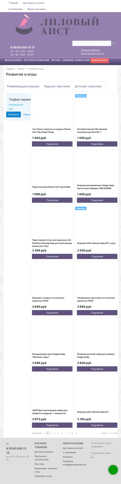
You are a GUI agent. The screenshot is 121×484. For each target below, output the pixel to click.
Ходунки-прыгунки (57, 86)
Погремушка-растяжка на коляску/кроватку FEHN (96, 299)
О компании (15, 9)
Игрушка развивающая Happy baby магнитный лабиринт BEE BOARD (95, 187)
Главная (13, 2)
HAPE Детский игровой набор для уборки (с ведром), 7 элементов (50, 412)
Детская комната (44, 451)
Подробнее (52, 144)
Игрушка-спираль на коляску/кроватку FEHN (48, 299)
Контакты (68, 456)
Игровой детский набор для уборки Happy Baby (96, 355)
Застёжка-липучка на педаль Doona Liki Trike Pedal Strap (51, 130)
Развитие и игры (43, 476)
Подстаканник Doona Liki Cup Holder (51, 187)
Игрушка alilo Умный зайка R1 (92, 412)
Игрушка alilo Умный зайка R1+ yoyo (96, 243)
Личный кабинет (90, 50)
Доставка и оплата (33, 2)
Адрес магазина (36, 9)
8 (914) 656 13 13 (23, 47)
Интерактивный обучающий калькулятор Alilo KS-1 (92, 130)
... (65, 433)
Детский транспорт (88, 86)
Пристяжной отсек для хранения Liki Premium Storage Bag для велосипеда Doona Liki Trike (52, 243)
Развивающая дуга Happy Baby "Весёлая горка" (48, 355)
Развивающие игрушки (23, 86)
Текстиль (39, 464)
